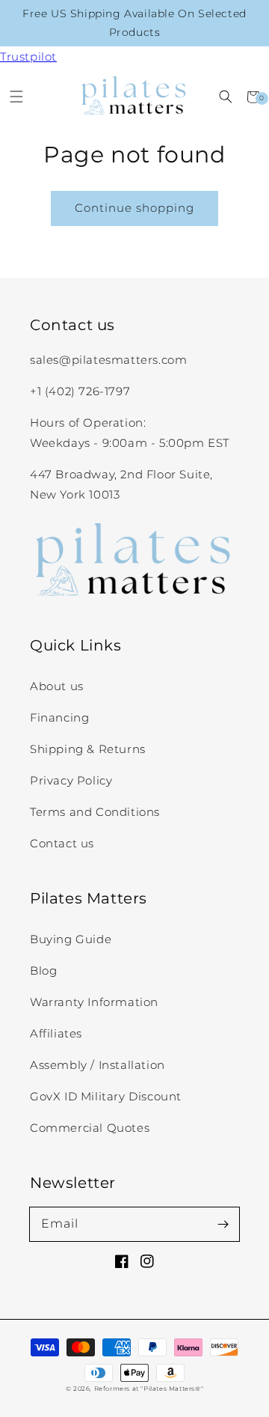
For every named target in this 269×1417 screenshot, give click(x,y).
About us (57, 686)
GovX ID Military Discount (106, 1096)
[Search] (225, 97)
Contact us (62, 843)
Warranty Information (94, 1002)
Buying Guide (70, 939)
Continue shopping (134, 208)
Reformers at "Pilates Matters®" (149, 1388)
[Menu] (16, 97)
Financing (59, 717)
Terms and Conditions (95, 812)
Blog (43, 970)
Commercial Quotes (89, 1128)
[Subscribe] (222, 1223)
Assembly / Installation (97, 1065)
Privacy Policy (71, 780)
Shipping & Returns (88, 749)
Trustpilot (28, 56)
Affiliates (56, 1033)
